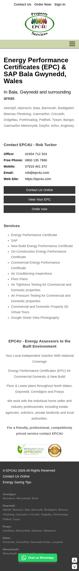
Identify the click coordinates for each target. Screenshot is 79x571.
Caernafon (22, 514)
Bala (27, 509)
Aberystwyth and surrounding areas (23, 553)
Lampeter (57, 542)
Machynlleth (23, 530)
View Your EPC (39, 199)
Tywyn (16, 519)
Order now (39, 209)
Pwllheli (7, 519)
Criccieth (34, 514)
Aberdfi (7, 509)
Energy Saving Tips (17, 482)
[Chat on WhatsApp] (37, 561)
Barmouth (37, 509)
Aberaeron (9, 498)
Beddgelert (50, 509)
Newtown (36, 530)
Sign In (59, 4)
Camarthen (22, 542)
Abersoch (17, 509)
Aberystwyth (23, 498)
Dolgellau (46, 514)
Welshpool (50, 530)
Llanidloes (9, 530)
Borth (35, 498)
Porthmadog (60, 514)
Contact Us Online (39, 190)
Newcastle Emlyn (41, 542)
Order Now (42, 4)
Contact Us (22, 4)
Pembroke (9, 542)
